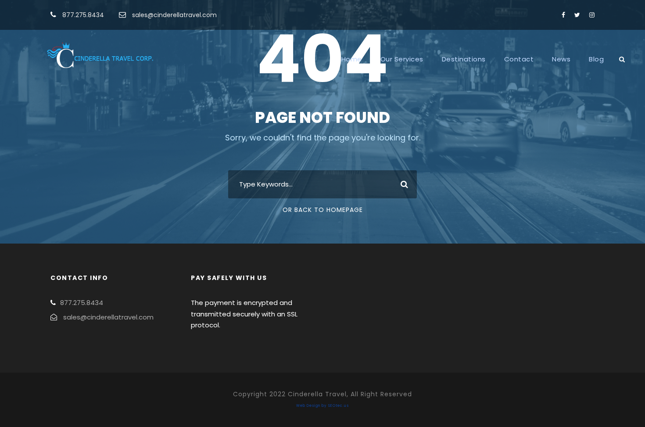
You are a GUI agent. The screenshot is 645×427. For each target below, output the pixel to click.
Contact (519, 59)
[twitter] (577, 15)
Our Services (401, 59)
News (561, 59)
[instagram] (592, 15)
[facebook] (563, 15)
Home (351, 59)
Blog (596, 59)
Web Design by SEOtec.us (322, 405)
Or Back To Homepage (323, 209)
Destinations (464, 59)
